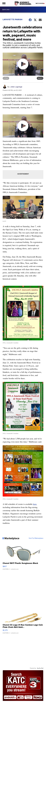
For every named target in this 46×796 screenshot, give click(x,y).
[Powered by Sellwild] (40, 668)
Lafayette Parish (12, 19)
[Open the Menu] (4, 3)
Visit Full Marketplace (36, 538)
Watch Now (39, 3)
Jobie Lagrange (16, 87)
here (35, 504)
